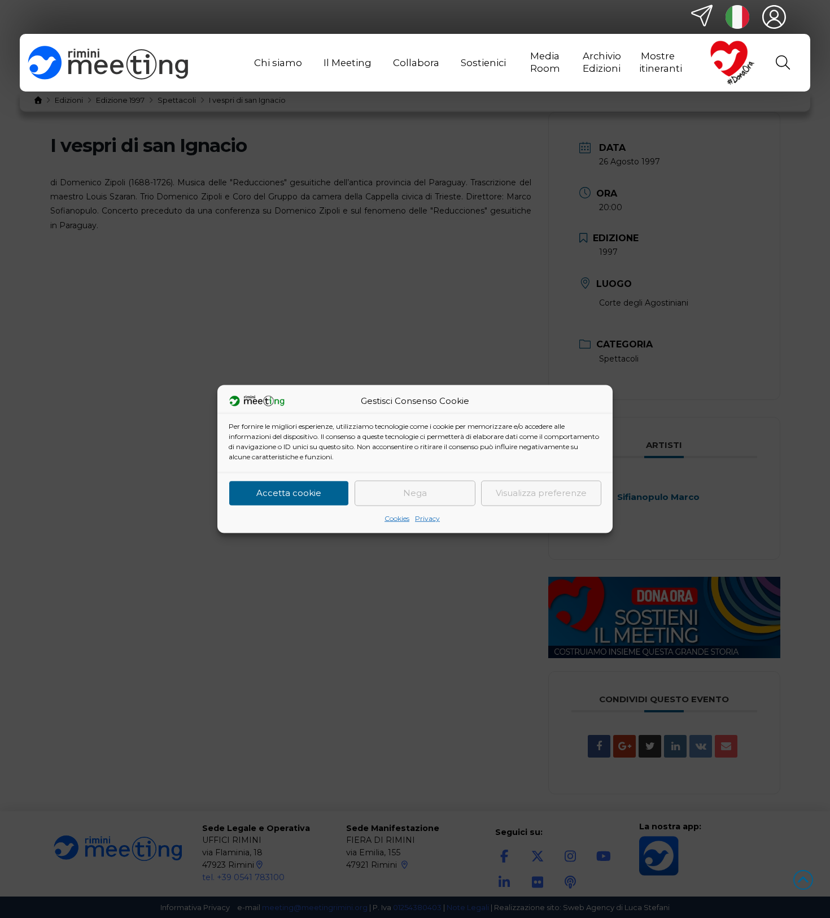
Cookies (397, 518)
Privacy (427, 518)
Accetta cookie (288, 493)
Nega (415, 493)
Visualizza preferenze (541, 493)
